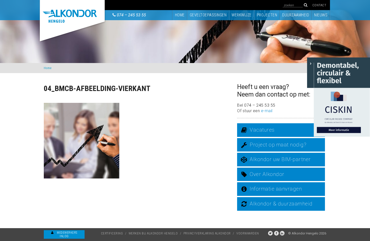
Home (180, 15)
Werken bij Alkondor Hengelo (153, 233)
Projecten (267, 15)
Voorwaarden (247, 233)
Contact (319, 5)
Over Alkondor (267, 174)
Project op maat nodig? (278, 145)
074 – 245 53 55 (131, 15)
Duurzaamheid (295, 15)
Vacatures (262, 130)
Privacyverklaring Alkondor (207, 233)
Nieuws (320, 15)
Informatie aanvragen (276, 189)
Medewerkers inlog (66, 234)
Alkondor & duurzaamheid (281, 204)
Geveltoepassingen (208, 15)
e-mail (267, 110)
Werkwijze (242, 15)
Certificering (112, 233)
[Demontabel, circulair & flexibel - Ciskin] (338, 96)
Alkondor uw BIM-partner (280, 159)
